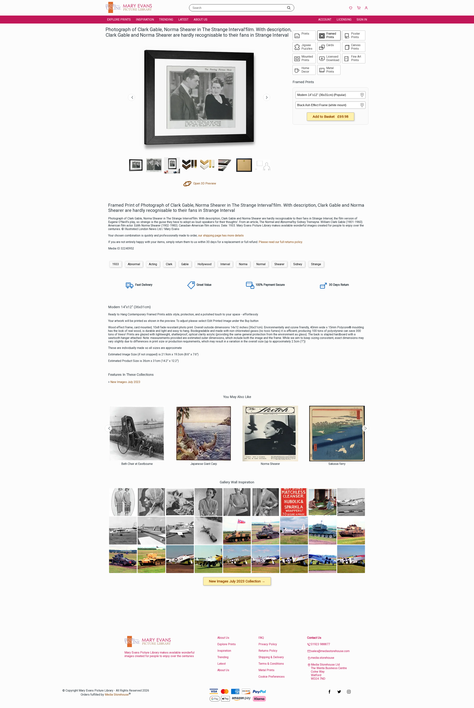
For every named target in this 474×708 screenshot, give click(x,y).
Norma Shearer (270, 464)
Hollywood (204, 264)
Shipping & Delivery (271, 657)
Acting (153, 264)
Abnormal (134, 264)
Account (324, 19)
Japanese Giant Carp (203, 464)
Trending (166, 19)
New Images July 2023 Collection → (237, 581)
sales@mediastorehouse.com (330, 651)
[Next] (266, 97)
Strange (316, 264)
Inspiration (145, 19)
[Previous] (131, 97)
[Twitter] (339, 693)
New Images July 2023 (125, 382)
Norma (243, 264)
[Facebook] (330, 693)
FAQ (261, 637)
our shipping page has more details (221, 235)
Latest (183, 19)
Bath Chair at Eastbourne (137, 464)
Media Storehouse (117, 694)
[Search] (289, 8)
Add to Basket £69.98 (330, 116)
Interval (225, 264)
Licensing (344, 19)
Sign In (362, 19)
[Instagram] (349, 693)
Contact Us (314, 637)
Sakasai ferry (337, 464)
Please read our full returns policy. (281, 242)
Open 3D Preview (204, 183)
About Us (200, 19)
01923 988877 (320, 644)
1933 (115, 264)
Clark (169, 264)
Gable (185, 264)
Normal (261, 264)
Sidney (297, 264)
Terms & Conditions (271, 663)
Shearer (279, 264)
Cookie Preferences (271, 676)
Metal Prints (266, 670)
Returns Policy (267, 650)
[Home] (129, 12)
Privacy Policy (267, 644)
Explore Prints (119, 19)
